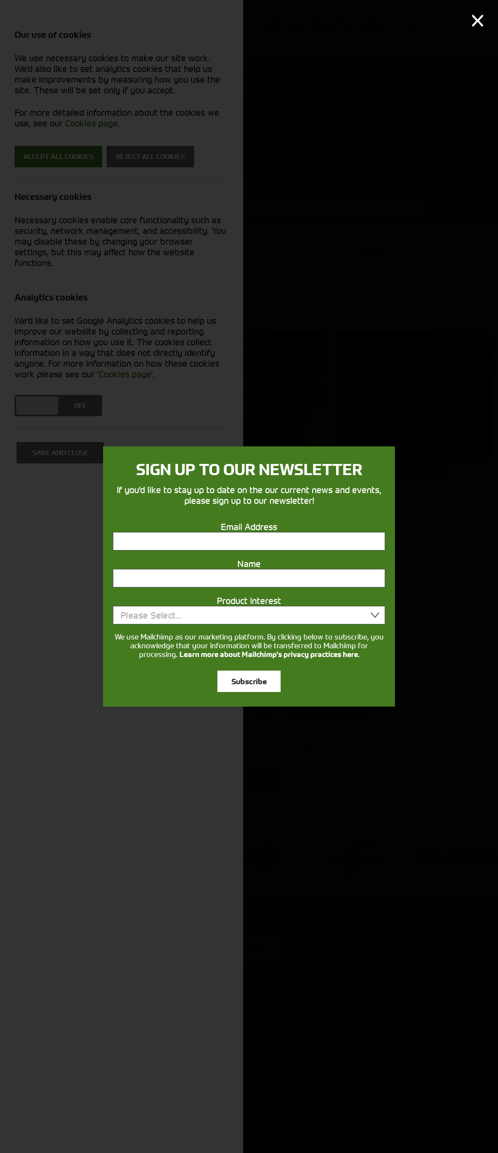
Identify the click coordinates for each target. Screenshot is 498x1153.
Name (249, 563)
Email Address (249, 526)
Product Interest (249, 600)
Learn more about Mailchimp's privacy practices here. (269, 654)
